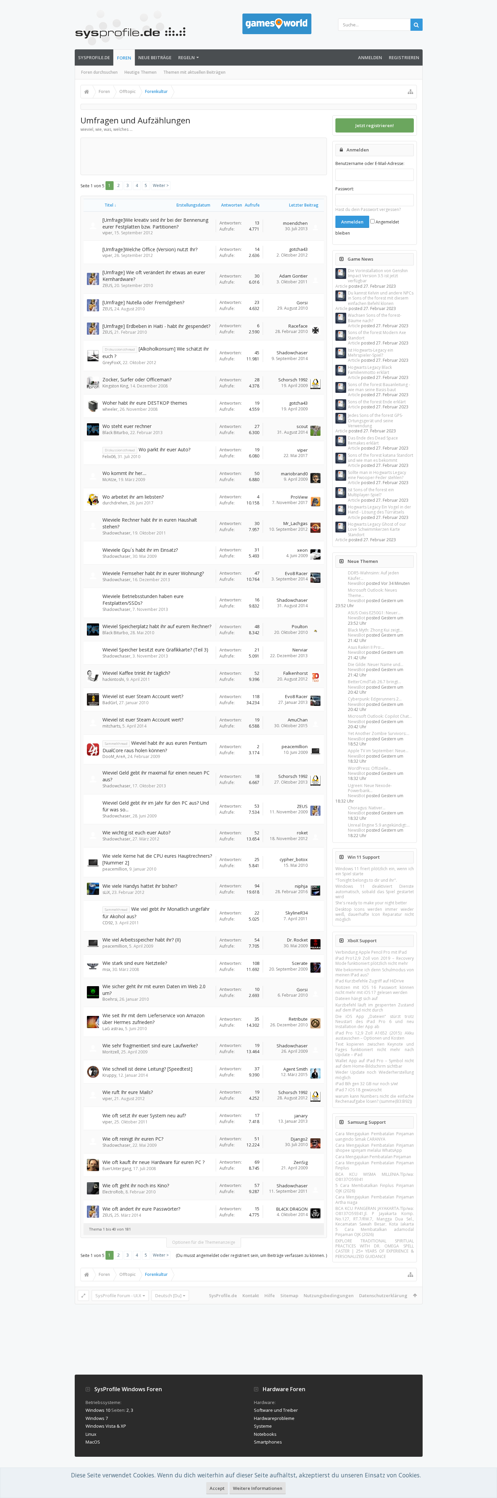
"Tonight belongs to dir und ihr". (366, 880)
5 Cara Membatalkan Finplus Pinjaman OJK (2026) (374, 1188)
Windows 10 (98, 1410)
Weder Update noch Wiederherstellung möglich (374, 1074)
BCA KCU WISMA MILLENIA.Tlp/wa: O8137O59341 (374, 1176)
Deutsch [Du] (168, 1295)
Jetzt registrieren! (374, 125)
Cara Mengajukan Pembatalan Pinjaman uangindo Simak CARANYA (374, 1136)
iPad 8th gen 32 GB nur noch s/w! (366, 1084)
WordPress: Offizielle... (369, 768)
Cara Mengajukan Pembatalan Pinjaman (373, 1157)
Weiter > (161, 185)
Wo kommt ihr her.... (124, 473)
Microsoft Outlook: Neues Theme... (372, 592)
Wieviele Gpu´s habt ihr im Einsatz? (140, 550)
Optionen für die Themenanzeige (203, 1242)
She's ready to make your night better (371, 903)
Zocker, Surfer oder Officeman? (136, 379)
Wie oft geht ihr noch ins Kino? (135, 1185)
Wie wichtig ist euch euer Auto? (136, 832)
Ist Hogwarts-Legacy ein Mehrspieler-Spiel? (370, 352)
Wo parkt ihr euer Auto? (164, 449)
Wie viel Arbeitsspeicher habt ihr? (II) (141, 939)
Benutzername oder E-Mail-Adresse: (369, 163)
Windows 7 (97, 1418)
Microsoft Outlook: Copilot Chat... (380, 716)
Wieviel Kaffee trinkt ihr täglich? (136, 673)
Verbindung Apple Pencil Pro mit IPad (371, 952)
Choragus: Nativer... (366, 808)
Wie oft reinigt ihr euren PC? (132, 1139)
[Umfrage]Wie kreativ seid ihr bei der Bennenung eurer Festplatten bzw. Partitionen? (155, 223)
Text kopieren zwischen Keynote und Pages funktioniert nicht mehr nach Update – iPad (374, 1049)
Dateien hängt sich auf (356, 998)
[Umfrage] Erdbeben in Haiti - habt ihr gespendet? (156, 326)
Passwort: (344, 189)
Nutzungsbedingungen (329, 1295)
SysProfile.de (94, 57)
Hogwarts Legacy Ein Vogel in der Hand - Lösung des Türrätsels (379, 509)
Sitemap (289, 1295)
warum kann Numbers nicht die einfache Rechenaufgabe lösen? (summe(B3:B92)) (374, 1098)
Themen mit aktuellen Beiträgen (194, 72)
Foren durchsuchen (99, 72)
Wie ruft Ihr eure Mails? (127, 1092)
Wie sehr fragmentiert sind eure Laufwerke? (150, 1045)
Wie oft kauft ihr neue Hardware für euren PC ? (153, 1162)
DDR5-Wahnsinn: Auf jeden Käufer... (373, 575)
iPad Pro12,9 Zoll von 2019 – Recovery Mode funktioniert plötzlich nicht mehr (374, 960)
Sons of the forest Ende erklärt (377, 402)
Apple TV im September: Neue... (378, 751)
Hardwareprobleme (274, 1418)
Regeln (186, 57)
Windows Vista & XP (106, 1426)
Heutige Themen (140, 72)
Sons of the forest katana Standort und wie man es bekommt (380, 457)
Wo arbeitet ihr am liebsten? (133, 497)
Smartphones (268, 1442)
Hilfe (269, 1295)
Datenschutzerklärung (383, 1295)
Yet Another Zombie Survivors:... (378, 733)
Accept (217, 1488)
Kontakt (250, 1295)
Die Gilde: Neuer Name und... (375, 664)
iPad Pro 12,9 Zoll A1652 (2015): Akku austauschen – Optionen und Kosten (374, 1035)
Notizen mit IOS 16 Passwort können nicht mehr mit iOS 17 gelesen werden (374, 989)
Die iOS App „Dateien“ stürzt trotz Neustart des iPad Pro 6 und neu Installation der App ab (374, 1022)
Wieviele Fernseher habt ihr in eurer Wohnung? (153, 573)
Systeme (263, 1426)
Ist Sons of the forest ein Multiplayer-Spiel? (371, 492)
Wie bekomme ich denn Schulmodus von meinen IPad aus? (374, 972)
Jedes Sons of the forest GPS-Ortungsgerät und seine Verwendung (375, 420)
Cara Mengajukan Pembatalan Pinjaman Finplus (374, 1165)
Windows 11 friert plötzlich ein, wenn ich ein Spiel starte (374, 871)
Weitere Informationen (257, 1488)
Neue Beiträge (154, 57)
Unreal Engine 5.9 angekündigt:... (379, 825)
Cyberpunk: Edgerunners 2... (375, 699)
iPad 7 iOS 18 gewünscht (358, 1090)
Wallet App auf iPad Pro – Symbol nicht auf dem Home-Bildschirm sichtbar (374, 1063)
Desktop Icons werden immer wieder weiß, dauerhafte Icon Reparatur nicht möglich (374, 914)
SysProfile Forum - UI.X (118, 1295)
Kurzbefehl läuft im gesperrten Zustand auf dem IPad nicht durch (374, 1007)
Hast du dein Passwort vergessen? (368, 209)
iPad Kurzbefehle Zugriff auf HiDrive (369, 981)
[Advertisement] (207, 156)
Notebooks (265, 1434)
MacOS (93, 1442)
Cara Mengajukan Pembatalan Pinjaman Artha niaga (374, 1199)
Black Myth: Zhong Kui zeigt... (375, 630)
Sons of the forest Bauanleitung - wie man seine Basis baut (379, 387)
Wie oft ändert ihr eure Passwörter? (141, 1209)
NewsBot (356, 583)
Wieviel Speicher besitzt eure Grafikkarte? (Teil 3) (155, 649)
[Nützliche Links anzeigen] (410, 91)
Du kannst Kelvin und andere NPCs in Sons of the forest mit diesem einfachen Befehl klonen (380, 298)
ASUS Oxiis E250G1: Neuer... (374, 613)
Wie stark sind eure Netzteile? (134, 963)
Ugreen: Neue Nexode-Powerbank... (370, 788)
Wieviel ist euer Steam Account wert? (142, 696)
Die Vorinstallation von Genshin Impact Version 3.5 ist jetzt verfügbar (378, 276)
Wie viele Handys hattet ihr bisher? (139, 886)
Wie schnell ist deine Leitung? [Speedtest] (147, 1069)
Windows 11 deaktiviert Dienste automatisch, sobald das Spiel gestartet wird (374, 891)
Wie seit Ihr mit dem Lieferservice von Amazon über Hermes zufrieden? (153, 1018)
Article (341, 286)
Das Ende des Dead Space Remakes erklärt (373, 440)
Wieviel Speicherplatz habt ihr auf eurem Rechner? (156, 626)
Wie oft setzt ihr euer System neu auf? (144, 1115)
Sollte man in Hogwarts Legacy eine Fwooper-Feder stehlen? (377, 475)
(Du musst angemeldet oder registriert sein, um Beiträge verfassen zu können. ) (251, 1255)
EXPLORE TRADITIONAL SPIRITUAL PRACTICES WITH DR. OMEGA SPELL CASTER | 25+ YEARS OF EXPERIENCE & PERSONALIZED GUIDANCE (374, 1248)
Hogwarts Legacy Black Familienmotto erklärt (370, 369)
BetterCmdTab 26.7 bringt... (374, 682)
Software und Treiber (276, 1410)
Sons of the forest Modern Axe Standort (377, 335)
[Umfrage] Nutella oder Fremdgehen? (143, 302)
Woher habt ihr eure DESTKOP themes (144, 403)
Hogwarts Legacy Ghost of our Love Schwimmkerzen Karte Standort (377, 529)
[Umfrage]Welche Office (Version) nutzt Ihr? (149, 249)
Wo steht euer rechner (126, 426)
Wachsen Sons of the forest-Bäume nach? (374, 317)
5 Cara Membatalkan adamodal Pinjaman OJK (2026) (374, 1232)
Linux (91, 1434)
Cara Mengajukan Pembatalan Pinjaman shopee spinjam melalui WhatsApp (374, 1147)
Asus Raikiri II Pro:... (366, 647)
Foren (124, 58)
